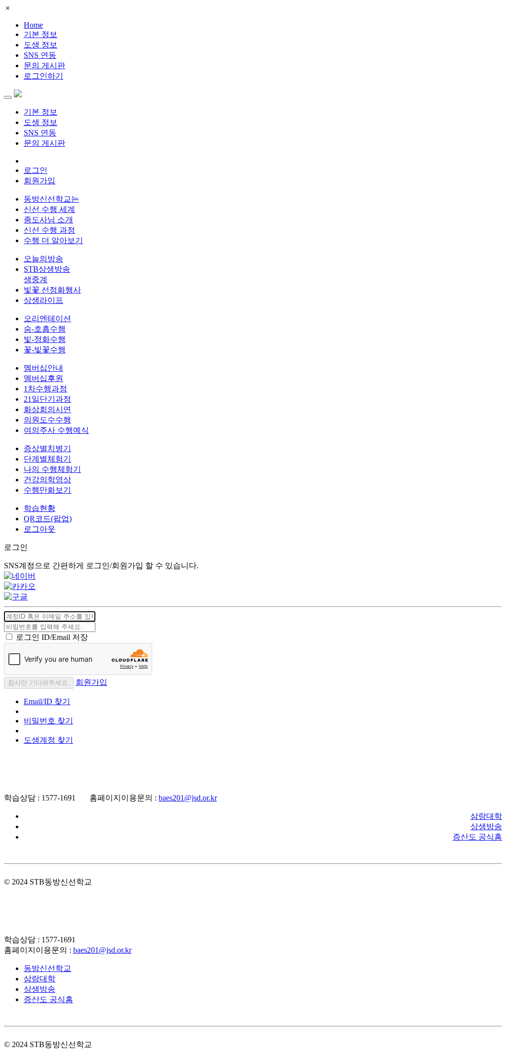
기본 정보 (40, 34)
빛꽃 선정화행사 (52, 290)
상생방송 (486, 826)
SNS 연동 (40, 55)
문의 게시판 (44, 65)
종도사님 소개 (48, 219)
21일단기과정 (47, 399)
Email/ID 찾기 (47, 701)
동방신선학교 (47, 968)
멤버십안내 (43, 368)
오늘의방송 (43, 258)
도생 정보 (40, 45)
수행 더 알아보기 (53, 240)
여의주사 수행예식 (56, 430)
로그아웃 (39, 529)
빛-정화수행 (45, 339)
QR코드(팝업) (48, 518)
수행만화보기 (47, 490)
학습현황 (39, 508)
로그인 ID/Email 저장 (52, 637)
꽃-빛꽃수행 (45, 349)
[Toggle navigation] (8, 97)
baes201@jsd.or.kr (188, 798)
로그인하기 (43, 76)
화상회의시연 (47, 409)
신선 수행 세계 (49, 209)
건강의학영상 (47, 479)
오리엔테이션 (47, 318)
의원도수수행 (47, 420)
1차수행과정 (45, 388)
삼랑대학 (486, 816)
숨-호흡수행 (45, 329)
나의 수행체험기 (52, 469)
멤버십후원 (43, 378)
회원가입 (39, 180)
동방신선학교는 (51, 199)
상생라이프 (43, 300)
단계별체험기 (47, 459)
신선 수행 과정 (49, 230)
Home (33, 25)
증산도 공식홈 (477, 837)
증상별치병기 (47, 448)
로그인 (35, 170)
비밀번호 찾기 (48, 721)
